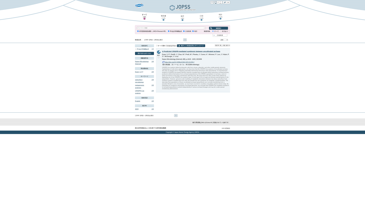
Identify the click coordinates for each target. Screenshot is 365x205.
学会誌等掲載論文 (176, 31)
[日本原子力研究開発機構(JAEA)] (139, 6)
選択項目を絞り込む (144, 53)
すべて (144, 16)
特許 (220, 16)
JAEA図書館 (226, 128)
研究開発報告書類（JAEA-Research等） (153, 31)
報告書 (163, 17)
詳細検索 (220, 35)
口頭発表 (188, 31)
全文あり (225, 31)
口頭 (201, 17)
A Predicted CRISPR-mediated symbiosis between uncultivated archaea (191, 51)
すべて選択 (162, 46)
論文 (182, 17)
